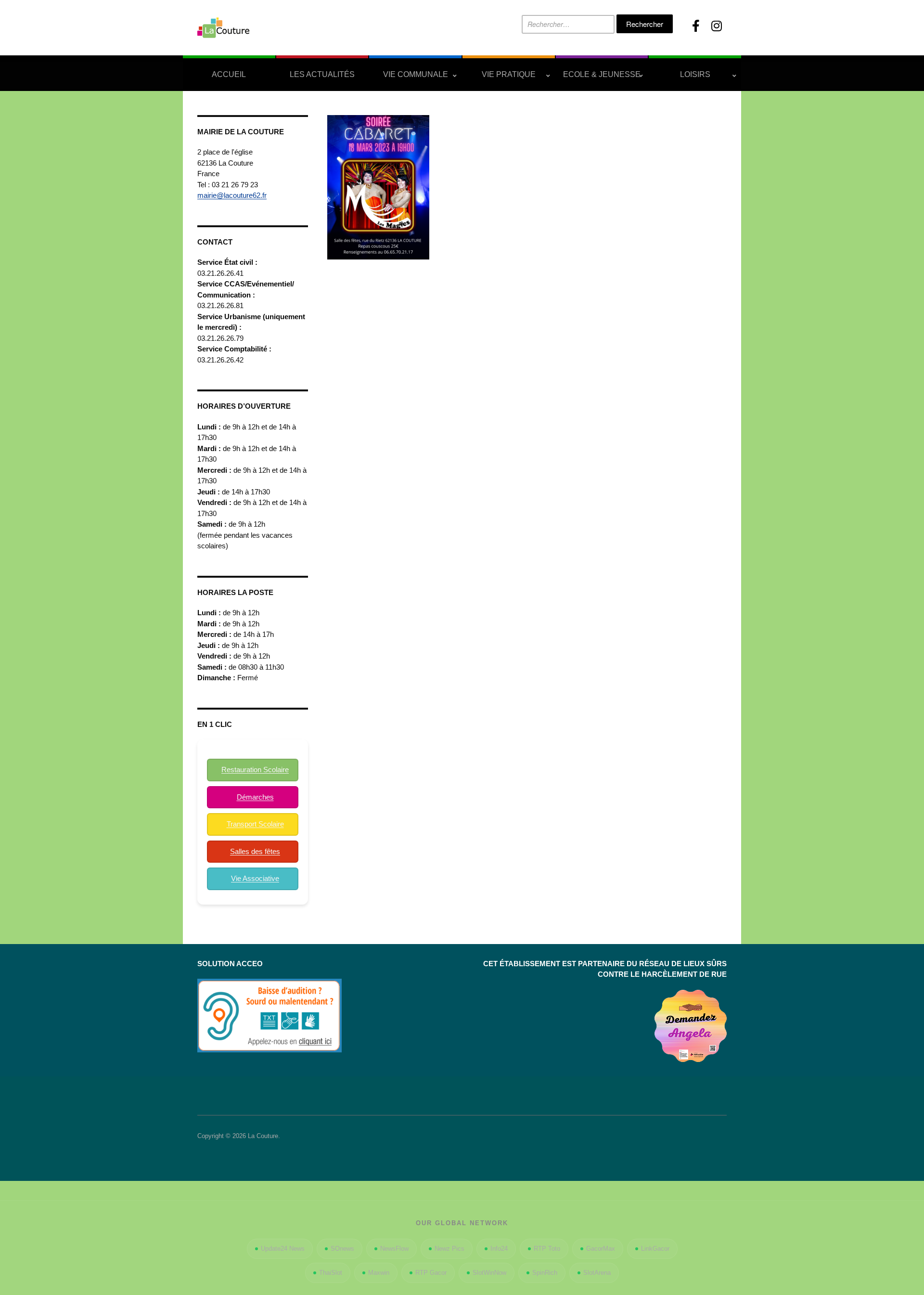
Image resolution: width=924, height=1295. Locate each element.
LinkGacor (655, 1248)
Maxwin (378, 1272)
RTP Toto (547, 1248)
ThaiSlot (330, 1272)
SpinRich (544, 1272)
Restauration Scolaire (255, 769)
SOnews (342, 1248)
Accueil (229, 74)
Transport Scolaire (255, 824)
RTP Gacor (431, 1272)
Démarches (255, 797)
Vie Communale (415, 74)
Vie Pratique (509, 74)
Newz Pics (449, 1248)
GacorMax (600, 1248)
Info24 (499, 1248)
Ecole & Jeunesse (602, 74)
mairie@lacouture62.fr (232, 195)
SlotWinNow (489, 1272)
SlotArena (597, 1272)
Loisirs (695, 74)
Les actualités (322, 74)
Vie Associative (255, 878)
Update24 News (283, 1248)
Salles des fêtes (255, 851)
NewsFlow (394, 1248)
